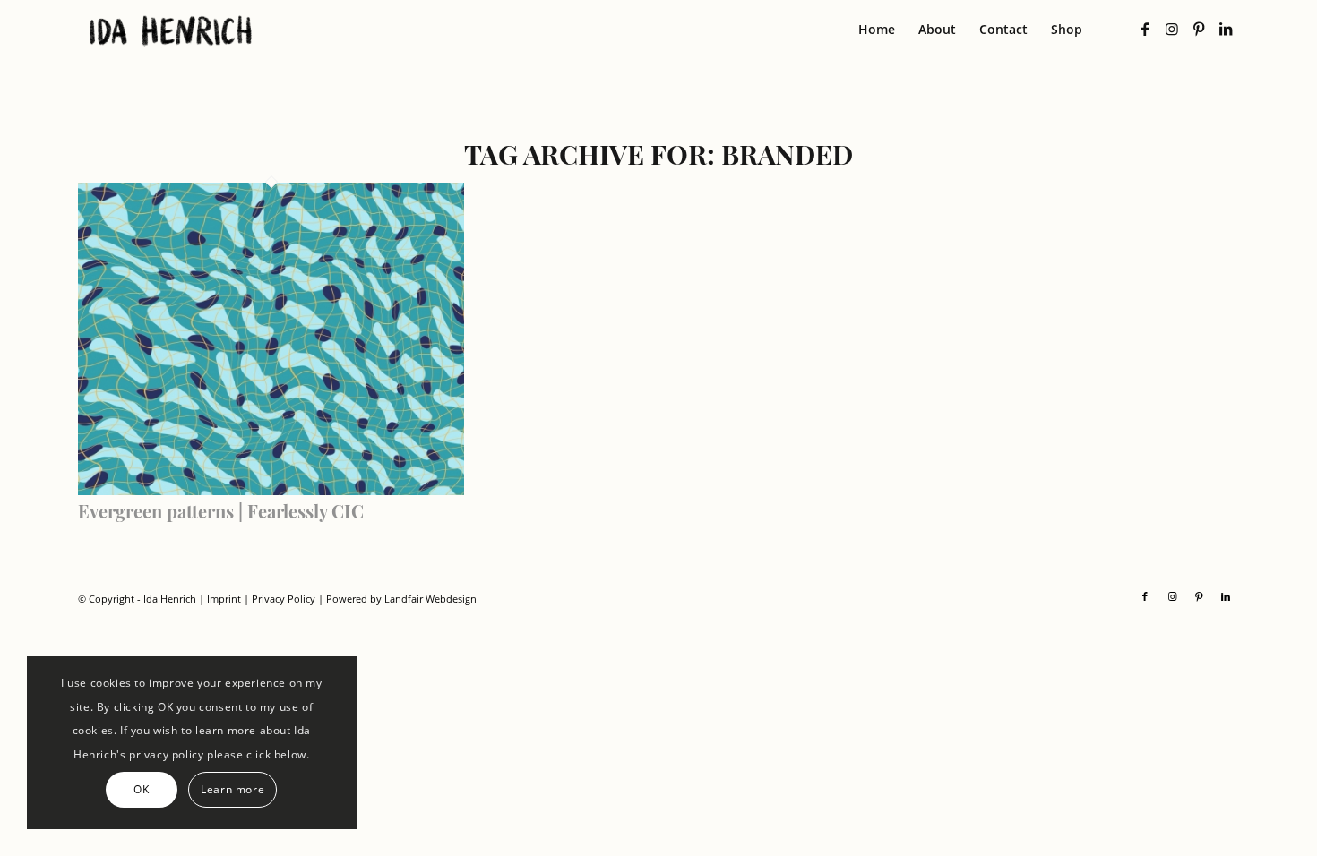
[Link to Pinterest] (1198, 28)
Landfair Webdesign (430, 598)
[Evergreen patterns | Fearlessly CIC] (271, 490)
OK (141, 789)
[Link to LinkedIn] (1225, 28)
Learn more (232, 789)
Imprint (224, 598)
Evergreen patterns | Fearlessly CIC (221, 511)
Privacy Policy (283, 598)
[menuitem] (877, 29)
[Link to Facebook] (1145, 28)
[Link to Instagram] (1171, 28)
